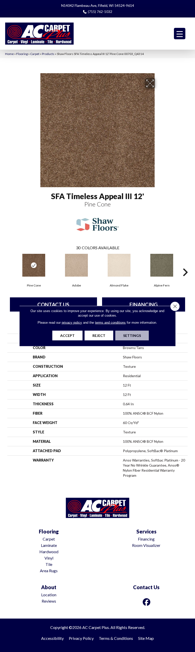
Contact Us (53, 304)
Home (9, 54)
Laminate (49, 545)
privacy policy (72, 322)
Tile (48, 564)
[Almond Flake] (119, 265)
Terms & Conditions (116, 638)
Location (48, 594)
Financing (143, 304)
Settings (132, 335)
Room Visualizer (146, 545)
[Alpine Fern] (161, 265)
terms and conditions (110, 322)
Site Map (146, 638)
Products (48, 54)
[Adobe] (76, 265)
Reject (98, 335)
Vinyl (48, 557)
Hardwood (48, 551)
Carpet (34, 54)
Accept (67, 335)
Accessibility (52, 638)
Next (185, 264)
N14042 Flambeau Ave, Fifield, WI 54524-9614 (97, 5)
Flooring (22, 54)
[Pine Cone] (33, 265)
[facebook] (147, 602)
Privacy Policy (81, 638)
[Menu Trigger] (179, 33)
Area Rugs (49, 570)
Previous (10, 264)
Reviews (49, 601)
